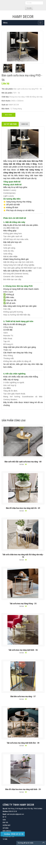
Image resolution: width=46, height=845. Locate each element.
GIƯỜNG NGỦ (6, 825)
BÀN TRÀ (5, 822)
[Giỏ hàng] (23, 8)
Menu (5, 23)
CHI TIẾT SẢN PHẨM (10, 124)
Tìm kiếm (29, 8)
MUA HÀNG (8, 115)
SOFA (4, 820)
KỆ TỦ (4, 817)
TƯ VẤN (5, 839)
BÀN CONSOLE (7, 831)
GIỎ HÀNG (5, 828)
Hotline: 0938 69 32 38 (13, 834)
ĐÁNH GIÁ (24, 124)
